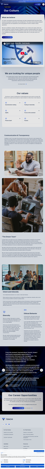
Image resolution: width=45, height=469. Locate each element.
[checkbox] (2, 460)
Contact (43, 452)
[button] (2, 452)
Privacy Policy (39, 452)
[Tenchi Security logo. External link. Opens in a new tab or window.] (1, 453)
